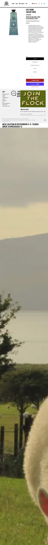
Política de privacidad (13, 120)
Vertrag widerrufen (6, 106)
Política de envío (28, 120)
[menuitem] (26, 3)
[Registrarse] (45, 114)
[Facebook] (45, 120)
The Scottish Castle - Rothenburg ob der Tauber (13, 118)
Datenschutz (4, 104)
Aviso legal (33, 120)
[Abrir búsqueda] (39, 3)
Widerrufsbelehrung (6, 103)
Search (3, 99)
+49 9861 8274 (19, 94)
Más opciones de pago (35, 86)
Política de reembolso (5, 120)
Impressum (4, 100)
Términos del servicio (21, 120)
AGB (3, 101)
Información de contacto (6, 121)
